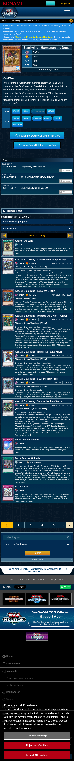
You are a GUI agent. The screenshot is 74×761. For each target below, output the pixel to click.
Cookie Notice (23, 728)
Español (57, 118)
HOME (4, 21)
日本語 (16, 111)
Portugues (17, 124)
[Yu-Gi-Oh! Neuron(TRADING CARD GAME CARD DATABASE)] (9, 12)
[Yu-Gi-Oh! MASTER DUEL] (60, 599)
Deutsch (26, 118)
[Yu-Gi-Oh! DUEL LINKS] (37, 599)
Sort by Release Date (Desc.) (22, 678)
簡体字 (51, 111)
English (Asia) (38, 111)
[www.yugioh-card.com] (14, 599)
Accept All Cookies (37, 755)
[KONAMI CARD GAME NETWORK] (37, 636)
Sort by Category (16, 685)
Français (37, 118)
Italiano (47, 118)
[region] (37, 727)
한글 (26, 111)
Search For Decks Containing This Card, (34, 37)
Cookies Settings (37, 735)
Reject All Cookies (37, 745)
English (16, 118)
